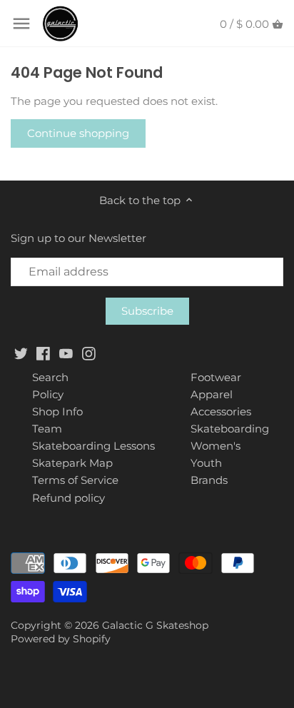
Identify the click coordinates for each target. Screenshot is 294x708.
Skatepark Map (72, 463)
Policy (48, 394)
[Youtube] (66, 352)
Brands (209, 480)
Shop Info (57, 411)
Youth (206, 463)
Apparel (212, 394)
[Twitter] (21, 352)
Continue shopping (78, 133)
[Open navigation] (21, 23)
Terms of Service (75, 480)
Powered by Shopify (61, 638)
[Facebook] (43, 352)
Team (47, 428)
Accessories (221, 411)
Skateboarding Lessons (93, 445)
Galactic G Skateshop (155, 625)
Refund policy (68, 498)
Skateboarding (230, 428)
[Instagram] (89, 352)
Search (50, 377)
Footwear (216, 377)
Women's (215, 445)
